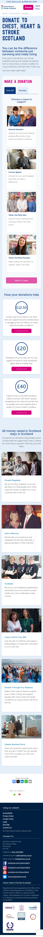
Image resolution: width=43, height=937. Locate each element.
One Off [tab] (10, 90)
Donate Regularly (12, 480)
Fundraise (9, 583)
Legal (5, 822)
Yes (15, 795)
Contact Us (7, 827)
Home (4, 13)
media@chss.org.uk (22, 859)
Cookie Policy (8, 819)
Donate (28, 7)
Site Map (6, 825)
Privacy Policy (8, 816)
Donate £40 (21, 412)
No (19, 795)
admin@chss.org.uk (24, 855)
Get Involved (15, 13)
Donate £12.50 (21, 331)
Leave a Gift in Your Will (15, 637)
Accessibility (7, 813)
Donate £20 (21, 369)
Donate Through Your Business (19, 687)
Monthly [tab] (22, 90)
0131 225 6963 (17, 852)
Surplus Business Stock (15, 744)
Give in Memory (12, 533)
